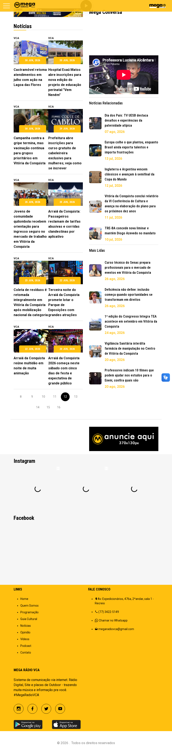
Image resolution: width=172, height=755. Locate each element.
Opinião (25, 632)
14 (37, 407)
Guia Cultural (28, 619)
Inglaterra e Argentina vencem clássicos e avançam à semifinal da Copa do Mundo (129, 174)
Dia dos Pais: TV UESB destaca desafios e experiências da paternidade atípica (126, 120)
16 (58, 407)
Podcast (25, 645)
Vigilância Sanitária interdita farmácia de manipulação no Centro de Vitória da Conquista (130, 348)
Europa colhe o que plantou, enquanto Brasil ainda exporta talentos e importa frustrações (131, 147)
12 (65, 396)
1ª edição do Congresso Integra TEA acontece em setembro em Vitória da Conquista (131, 321)
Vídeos (24, 639)
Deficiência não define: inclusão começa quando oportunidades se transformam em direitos (128, 295)
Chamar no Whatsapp (113, 620)
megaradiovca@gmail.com (116, 629)
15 (48, 407)
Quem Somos (29, 605)
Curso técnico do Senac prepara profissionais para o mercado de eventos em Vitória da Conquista (128, 268)
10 (43, 396)
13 (75, 396)
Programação (29, 612)
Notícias (25, 625)
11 (54, 396)
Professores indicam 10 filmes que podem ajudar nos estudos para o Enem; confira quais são (129, 375)
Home (24, 599)
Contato (25, 652)
